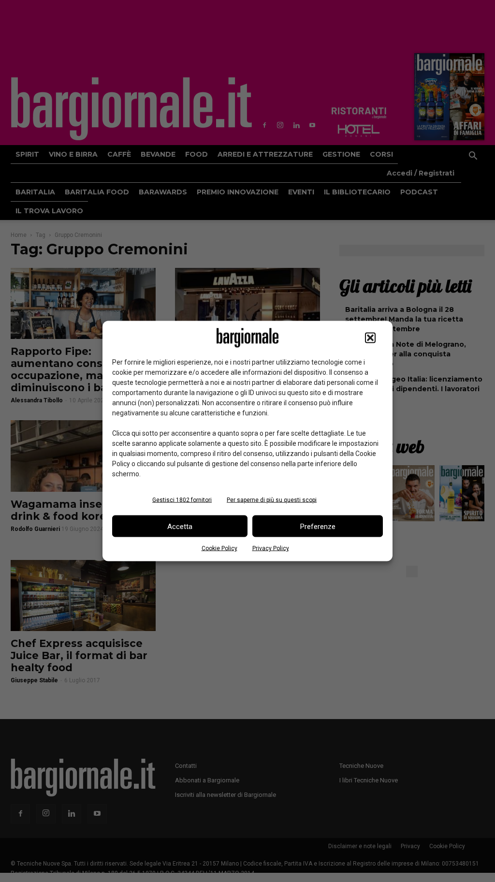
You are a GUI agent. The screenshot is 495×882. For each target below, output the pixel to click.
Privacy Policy (270, 548)
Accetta (179, 526)
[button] (370, 338)
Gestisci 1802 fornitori (182, 500)
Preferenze (317, 526)
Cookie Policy (219, 548)
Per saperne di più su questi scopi (272, 500)
